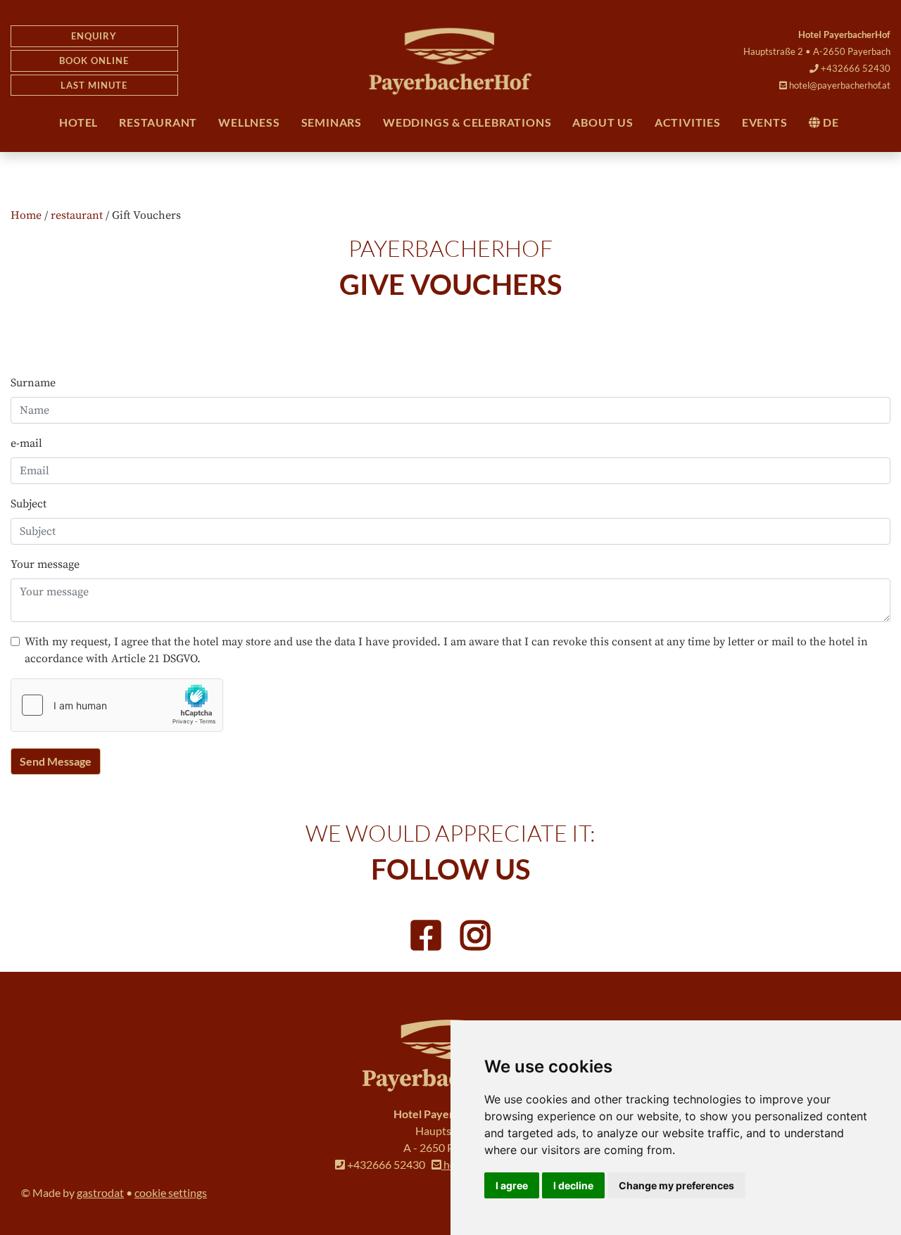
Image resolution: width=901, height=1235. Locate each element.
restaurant (158, 122)
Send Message (56, 761)
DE (829, 122)
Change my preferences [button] (676, 1185)
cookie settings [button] (170, 1192)
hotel (78, 122)
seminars (331, 122)
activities (688, 122)
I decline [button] (573, 1185)
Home (26, 215)
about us (602, 122)
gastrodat (100, 1192)
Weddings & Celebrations (467, 122)
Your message (45, 564)
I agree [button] (512, 1185)
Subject (28, 504)
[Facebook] (426, 937)
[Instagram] (475, 937)
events (765, 122)
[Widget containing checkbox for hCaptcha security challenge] (117, 705)
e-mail (26, 443)
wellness (248, 122)
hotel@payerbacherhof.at (838, 85)
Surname (33, 383)
